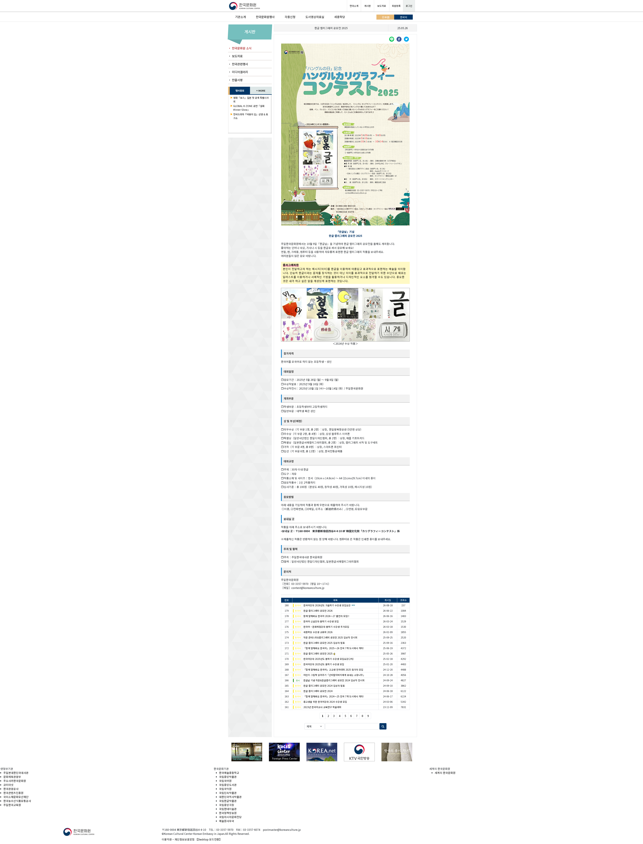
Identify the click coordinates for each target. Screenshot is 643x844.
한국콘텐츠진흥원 (13, 793)
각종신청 (290, 17)
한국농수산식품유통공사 (17, 801)
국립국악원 (225, 789)
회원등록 (396, 6)
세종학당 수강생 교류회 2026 (318, 632)
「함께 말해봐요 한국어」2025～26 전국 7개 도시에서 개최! (333, 648)
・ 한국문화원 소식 (240, 48)
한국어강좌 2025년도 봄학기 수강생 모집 (323, 664)
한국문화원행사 (265, 17)
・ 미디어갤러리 (238, 72)
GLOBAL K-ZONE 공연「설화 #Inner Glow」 (248, 107)
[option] (246, 752)
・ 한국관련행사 (238, 64)
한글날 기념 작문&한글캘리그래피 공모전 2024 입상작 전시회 (334, 680)
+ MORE (260, 90)
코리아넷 (8, 785)
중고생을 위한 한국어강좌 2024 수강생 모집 (325, 701)
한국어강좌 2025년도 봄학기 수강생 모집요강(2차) (328, 659)
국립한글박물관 (228, 801)
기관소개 (240, 17)
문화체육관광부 (12, 777)
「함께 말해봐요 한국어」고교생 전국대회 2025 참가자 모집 (333, 669)
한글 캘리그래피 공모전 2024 (318, 691)
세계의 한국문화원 (445, 773)
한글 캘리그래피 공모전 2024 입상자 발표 (324, 685)
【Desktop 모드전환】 (208, 839)
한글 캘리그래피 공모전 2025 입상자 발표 (324, 642)
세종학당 (339, 17)
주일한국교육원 (12, 805)
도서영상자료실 (314, 17)
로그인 (409, 6)
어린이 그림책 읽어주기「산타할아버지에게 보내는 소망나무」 (334, 675)
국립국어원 (225, 781)
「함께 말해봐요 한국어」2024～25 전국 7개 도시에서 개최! (333, 696)
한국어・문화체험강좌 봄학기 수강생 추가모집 (326, 626)
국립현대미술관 (228, 809)
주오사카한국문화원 (14, 781)
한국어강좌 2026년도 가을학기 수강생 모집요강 (327, 605)
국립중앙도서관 (228, 785)
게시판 (367, 6)
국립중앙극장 (226, 805)
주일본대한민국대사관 (15, 773)
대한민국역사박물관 (230, 797)
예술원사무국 (226, 821)
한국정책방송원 (228, 813)
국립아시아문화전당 (230, 817)
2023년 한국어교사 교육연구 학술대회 (322, 707)
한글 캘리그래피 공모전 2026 (318, 610)
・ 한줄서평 (235, 80)
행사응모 (239, 90)
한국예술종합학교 (229, 773)
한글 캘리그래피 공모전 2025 (318, 653)
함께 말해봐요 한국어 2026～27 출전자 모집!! (326, 616)
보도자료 (382, 6)
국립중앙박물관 (228, 777)
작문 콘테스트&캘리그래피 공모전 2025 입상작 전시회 (330, 637)
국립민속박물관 (228, 793)
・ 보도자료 (235, 56)
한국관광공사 (10, 789)
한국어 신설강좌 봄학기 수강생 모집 (321, 621)
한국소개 (354, 6)
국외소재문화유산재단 (15, 797)
